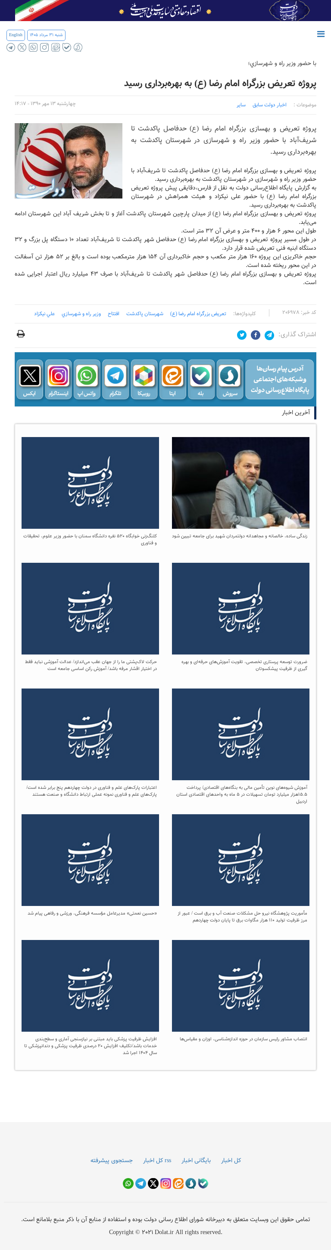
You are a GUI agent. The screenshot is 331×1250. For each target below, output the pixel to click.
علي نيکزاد (44, 314)
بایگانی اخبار (196, 1161)
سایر (241, 105)
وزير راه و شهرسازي (81, 314)
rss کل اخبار (157, 1161)
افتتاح (113, 314)
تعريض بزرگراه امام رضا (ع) (198, 314)
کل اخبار (231, 1161)
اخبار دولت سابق (270, 105)
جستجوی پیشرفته (112, 1161)
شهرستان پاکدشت (144, 314)
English (15, 35)
